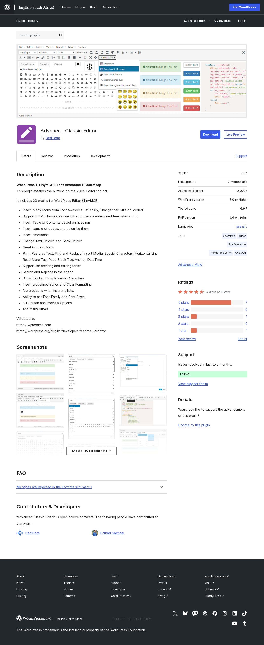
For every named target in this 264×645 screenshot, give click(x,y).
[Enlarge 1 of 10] (59, 360)
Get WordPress (244, 7)
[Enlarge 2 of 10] (59, 398)
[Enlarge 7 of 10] (161, 360)
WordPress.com (217, 576)
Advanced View (190, 264)
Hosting (21, 589)
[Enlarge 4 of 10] (110, 360)
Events (162, 583)
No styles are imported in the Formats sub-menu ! (54, 487)
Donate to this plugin (194, 425)
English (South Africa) (70, 618)
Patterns (69, 596)
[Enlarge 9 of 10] (161, 434)
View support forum (193, 384)
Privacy (21, 596)
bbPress (212, 589)
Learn (114, 576)
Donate (164, 589)
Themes (69, 583)
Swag (163, 596)
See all (243, 339)
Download (210, 134)
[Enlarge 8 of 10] (161, 400)
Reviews (47, 156)
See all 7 (242, 226)
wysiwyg (240, 252)
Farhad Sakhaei (112, 533)
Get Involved (166, 576)
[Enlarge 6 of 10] (110, 448)
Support (242, 156)
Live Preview (235, 134)
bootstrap (229, 235)
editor (242, 235)
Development (100, 156)
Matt (209, 583)
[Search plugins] (60, 35)
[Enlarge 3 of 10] (59, 437)
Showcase (71, 576)
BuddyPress (215, 596)
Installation (71, 156)
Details (26, 156)
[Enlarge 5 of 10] (110, 404)
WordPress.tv (121, 596)
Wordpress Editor (221, 252)
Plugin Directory (27, 20)
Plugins (68, 589)
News (20, 583)
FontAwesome (237, 244)
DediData (53, 138)
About (20, 576)
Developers (119, 589)
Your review (187, 339)
